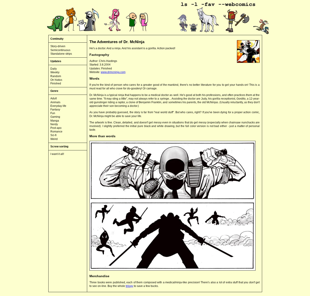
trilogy (129, 286)
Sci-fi (53, 135)
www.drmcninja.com (113, 72)
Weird (54, 139)
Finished (55, 83)
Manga (54, 120)
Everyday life (58, 106)
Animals (55, 102)
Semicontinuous (60, 50)
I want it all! (57, 154)
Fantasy (55, 109)
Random (55, 76)
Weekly (54, 72)
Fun (52, 113)
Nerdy (54, 124)
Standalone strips (61, 53)
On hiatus (56, 79)
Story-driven (57, 46)
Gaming (55, 116)
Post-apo (56, 128)
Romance (56, 131)
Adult (53, 98)
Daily (53, 68)
